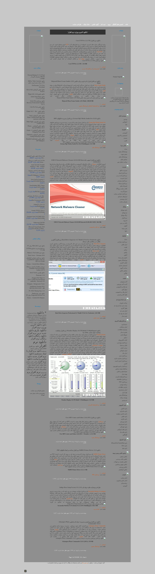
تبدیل (125, 239)
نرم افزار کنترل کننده (121, 361)
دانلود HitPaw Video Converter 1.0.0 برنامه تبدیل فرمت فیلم (36, 82)
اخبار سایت (124, 478)
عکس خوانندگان (42, 363)
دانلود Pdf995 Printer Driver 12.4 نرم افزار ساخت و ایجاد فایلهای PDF (78, 450)
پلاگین (125, 273)
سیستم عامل (122, 116)
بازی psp (124, 448)
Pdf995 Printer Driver (99, 454)
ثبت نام (103, 24)
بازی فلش (124, 416)
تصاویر (81, 536)
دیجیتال (94, 164)
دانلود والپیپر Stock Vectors (37, 272)
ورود (109, 24)
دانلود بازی (40, 330)
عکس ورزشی (123, 467)
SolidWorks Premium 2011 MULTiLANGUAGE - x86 (37, 287)
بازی (28, 322)
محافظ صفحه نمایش (121, 369)
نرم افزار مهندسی (122, 343)
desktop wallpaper (37, 315)
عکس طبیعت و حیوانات (120, 462)
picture (37, 319)
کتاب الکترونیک (122, 340)
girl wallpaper (35, 317)
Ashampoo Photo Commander (97, 526)
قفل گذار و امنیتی (122, 295)
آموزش (125, 486)
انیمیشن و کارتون (122, 135)
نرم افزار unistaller (122, 379)
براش (125, 250)
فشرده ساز (124, 332)
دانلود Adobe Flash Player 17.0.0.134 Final (38, 97)
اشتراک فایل (123, 186)
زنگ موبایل (124, 215)
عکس (35, 362)
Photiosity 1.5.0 (40, 275)
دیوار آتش (124, 289)
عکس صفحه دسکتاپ (32, 363)
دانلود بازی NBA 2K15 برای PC (36, 246)
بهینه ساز (124, 374)
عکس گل (40, 367)
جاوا (126, 231)
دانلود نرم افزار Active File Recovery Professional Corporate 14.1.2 (36, 102)
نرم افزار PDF (123, 382)
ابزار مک (124, 353)
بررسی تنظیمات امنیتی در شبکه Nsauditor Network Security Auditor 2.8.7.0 (35, 268)
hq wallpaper (32, 319)
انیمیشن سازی (123, 265)
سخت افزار (124, 348)
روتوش (57, 529)
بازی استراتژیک (122, 424)
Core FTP (99, 52)
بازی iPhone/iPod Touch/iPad (119, 443)
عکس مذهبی (123, 456)
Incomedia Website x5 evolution (97, 491)
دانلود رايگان (40, 335)
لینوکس (125, 122)
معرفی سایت (123, 202)
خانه (126, 24)
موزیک (72, 135)
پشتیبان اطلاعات (122, 329)
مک (126, 124)
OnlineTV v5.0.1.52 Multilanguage (39, 205)
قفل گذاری (124, 308)
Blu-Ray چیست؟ (40, 191)
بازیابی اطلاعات (122, 387)
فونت (125, 247)
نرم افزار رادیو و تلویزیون (120, 366)
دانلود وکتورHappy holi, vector (36, 94)
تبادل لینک (86, 24)
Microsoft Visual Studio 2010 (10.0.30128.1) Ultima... (37, 227)
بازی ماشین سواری (121, 414)
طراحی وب (96, 509)
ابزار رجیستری (123, 390)
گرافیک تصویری (66, 354)
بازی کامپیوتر (122, 405)
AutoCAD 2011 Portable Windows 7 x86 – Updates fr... (37, 166)
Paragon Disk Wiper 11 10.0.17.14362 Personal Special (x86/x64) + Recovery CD (36, 279)
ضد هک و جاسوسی (121, 287)
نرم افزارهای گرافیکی (93, 106)
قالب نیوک (32, 369)
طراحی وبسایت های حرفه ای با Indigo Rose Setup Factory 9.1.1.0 (79, 487)
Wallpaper (43, 319)
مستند (125, 138)
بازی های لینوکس (122, 429)
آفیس (125, 363)
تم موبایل (124, 213)
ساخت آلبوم (123, 268)
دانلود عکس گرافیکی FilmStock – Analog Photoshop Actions (36, 135)
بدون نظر (64, 72)
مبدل (125, 149)
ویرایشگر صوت (122, 151)
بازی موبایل (124, 210)
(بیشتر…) (103, 67)
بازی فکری (124, 419)
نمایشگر (63, 427)
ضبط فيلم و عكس (122, 371)
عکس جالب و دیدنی (121, 459)
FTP (67, 44)
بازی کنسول (122, 439)
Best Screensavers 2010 (38, 200)
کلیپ (125, 141)
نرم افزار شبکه (123, 183)
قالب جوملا (34, 367)
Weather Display (101, 334)
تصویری (124, 129)
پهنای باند (81, 59)
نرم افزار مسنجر (122, 181)
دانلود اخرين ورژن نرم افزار (38, 326)
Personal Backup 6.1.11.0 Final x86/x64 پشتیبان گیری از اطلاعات (36, 76)
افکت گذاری (123, 263)
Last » (85, 557)
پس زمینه (124, 228)
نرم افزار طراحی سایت (120, 194)
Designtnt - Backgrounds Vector (36, 284)
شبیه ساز (124, 316)
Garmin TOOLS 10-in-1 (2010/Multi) (38, 211)
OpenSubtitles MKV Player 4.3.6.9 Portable (37, 186)
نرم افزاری (69, 498)
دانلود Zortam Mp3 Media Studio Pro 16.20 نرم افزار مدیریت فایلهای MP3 (77, 118)
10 (81, 557)
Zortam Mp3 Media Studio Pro (97, 122)
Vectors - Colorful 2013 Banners (36, 298)
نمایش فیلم (124, 159)
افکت (71, 94)
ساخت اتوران (123, 303)
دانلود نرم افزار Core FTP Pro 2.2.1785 (88, 40)
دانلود (44, 325)
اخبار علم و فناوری (122, 480)
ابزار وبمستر (123, 199)
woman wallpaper (41, 320)
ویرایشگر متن (123, 395)
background (30, 313)
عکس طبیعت (42, 365)
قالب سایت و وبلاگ (121, 189)
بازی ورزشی (123, 421)
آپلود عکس (95, 24)
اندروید (125, 220)
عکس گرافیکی (123, 469)
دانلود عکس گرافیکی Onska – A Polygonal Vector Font (36, 131)
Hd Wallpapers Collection (38, 175)
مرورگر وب (124, 191)
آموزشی (124, 133)
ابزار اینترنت (123, 178)
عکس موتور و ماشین (121, 464)
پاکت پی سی (123, 223)
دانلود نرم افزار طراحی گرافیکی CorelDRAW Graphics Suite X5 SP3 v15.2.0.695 (35, 259)
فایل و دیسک (123, 345)
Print (55, 459)
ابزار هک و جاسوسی (121, 292)
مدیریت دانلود (123, 170)
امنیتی (124, 278)
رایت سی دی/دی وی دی (120, 305)
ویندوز (125, 119)
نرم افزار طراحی (122, 242)
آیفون (125, 226)
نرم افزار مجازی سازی (120, 358)
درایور (125, 337)
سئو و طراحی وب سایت (38, 390)
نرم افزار (124, 218)
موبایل (124, 206)
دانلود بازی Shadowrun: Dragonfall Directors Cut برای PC (35, 294)
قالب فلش (39, 369)
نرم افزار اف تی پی (121, 175)
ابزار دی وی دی (123, 313)
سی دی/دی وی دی (121, 299)
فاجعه (81, 259)
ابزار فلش (124, 244)
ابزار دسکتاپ (123, 327)
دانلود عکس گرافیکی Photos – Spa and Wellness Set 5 (36, 127)
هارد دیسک (95, 251)
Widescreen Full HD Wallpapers (39, 223)
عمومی (124, 474)
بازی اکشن (124, 408)
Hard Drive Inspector (100, 244)
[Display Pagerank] (118, 77)
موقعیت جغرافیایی (97, 345)
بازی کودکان (123, 427)
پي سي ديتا (85, 563)
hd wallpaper (42, 317)
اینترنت (124, 167)
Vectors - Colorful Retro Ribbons (36, 264)
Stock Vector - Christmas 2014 (36, 255)
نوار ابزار (124, 392)
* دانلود (41, 312)
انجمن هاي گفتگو (118, 24)
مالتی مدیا (123, 145)
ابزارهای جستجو (122, 196)
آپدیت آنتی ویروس (122, 284)
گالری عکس (38, 377)
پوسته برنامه (123, 397)
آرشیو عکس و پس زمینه (119, 453)
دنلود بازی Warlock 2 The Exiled (36, 253)
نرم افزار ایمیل (123, 173)
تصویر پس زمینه (122, 257)
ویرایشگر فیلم (123, 157)
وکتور (125, 252)
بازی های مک (123, 432)
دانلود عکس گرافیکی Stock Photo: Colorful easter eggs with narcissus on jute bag (36, 117)
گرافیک (124, 236)
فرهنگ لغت (123, 335)
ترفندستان (124, 483)
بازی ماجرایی (123, 411)
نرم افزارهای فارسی (121, 377)
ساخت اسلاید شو (122, 162)
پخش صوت (124, 154)
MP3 (97, 129)
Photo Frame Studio (100, 85)
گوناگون (125, 435)
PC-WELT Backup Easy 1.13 (37, 291)
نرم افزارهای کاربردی (93, 405)
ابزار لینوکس (123, 350)
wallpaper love (33, 320)
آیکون (125, 255)
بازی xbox (124, 445)
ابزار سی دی (123, 311)
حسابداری (124, 324)
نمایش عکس (123, 271)
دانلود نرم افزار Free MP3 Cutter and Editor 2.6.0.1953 (83, 417)
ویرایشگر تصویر (122, 260)
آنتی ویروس (123, 281)
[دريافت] (118, 95)
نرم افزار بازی (123, 356)
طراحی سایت (77, 24)
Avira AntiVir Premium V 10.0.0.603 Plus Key (38, 180)
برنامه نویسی (123, 384)
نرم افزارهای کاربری (120, 321)
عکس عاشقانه (35, 365)
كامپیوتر (71, 171)
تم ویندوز (124, 400)
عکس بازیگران (30, 362)
